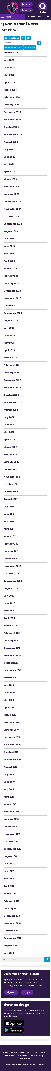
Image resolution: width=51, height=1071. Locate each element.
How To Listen (17, 1052)
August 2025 (11, 141)
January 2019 (11, 729)
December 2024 (12, 201)
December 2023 (12, 290)
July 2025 (9, 149)
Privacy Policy (36, 1055)
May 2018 (9, 789)
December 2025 (12, 112)
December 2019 (12, 647)
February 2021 (11, 543)
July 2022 (9, 417)
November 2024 (12, 208)
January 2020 (11, 640)
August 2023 (11, 320)
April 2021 (9, 528)
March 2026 (10, 89)
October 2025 (11, 127)
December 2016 (12, 915)
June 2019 (9, 692)
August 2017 (10, 856)
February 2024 (12, 275)
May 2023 (9, 342)
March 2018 (10, 804)
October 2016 (11, 930)
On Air (43, 1052)
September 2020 (13, 580)
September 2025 (13, 134)
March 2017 (10, 893)
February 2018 (11, 811)
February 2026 (12, 97)
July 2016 (9, 953)
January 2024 (11, 283)
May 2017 (9, 878)
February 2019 (11, 722)
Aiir (43, 1064)
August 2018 (10, 767)
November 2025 (12, 119)
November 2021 (12, 476)
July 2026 (9, 60)
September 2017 (12, 848)
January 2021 (11, 551)
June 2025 (9, 156)
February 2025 (12, 186)
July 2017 (9, 863)
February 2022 (12, 454)
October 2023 (11, 305)
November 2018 (12, 744)
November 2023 (12, 298)
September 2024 (13, 223)
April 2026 (9, 82)
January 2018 (11, 819)
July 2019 (9, 685)
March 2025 (10, 179)
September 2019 (12, 670)
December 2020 (12, 558)
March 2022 (10, 447)
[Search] (47, 959)
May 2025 (9, 164)
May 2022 (9, 432)
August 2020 (11, 588)
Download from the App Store (14, 1023)
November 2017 (12, 833)
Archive (31, 47)
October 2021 (11, 484)
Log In (27, 992)
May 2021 (9, 521)
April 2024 (9, 261)
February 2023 (12, 365)
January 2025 (11, 194)
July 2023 (9, 327)
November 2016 (12, 923)
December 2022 (12, 380)
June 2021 (9, 514)
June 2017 (9, 871)
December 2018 (12, 737)
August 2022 (11, 409)
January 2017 (11, 908)
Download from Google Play (14, 1030)
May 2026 (9, 74)
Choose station (35, 16)
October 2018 (11, 752)
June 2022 (9, 424)
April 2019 (9, 707)
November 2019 (12, 655)
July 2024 (9, 238)
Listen (28, 4)
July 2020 (9, 595)
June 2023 (9, 335)
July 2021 (9, 506)
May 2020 (9, 610)
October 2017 (11, 841)
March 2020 (10, 625)
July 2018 (9, 774)
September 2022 (13, 402)
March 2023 (10, 357)
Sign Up (11, 992)
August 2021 (10, 499)
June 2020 (9, 603)
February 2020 (12, 633)
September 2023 (13, 313)
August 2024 (11, 231)
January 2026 (11, 104)
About (5, 1052)
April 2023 (9, 350)
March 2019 (10, 714)
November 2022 (12, 387)
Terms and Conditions (16, 1055)
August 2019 (10, 677)
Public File (32, 1052)
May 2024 (9, 253)
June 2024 (9, 246)
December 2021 (12, 469)
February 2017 (11, 900)
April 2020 (9, 618)
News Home (13, 38)
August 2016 (10, 945)
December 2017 (12, 826)
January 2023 (11, 372)
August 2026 (11, 52)
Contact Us (24, 1058)
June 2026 (9, 67)
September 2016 (12, 938)
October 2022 (11, 394)
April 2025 (9, 171)
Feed (23, 38)
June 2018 (9, 781)
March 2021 (10, 536)
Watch (28, 10)
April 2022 (9, 439)
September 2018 (12, 759)
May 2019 (9, 700)
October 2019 (11, 662)
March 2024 (10, 268)
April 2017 (9, 886)
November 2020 (12, 566)
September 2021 (12, 491)
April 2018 (9, 796)
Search (39, 43)
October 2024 (11, 216)
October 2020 (11, 573)
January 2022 (11, 461)
